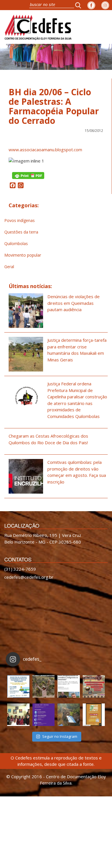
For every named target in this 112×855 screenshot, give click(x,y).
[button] (79, 5)
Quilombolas (16, 243)
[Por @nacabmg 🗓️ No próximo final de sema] (18, 686)
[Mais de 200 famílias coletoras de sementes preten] (43, 686)
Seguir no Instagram (59, 736)
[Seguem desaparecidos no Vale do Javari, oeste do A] (68, 686)
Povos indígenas (19, 220)
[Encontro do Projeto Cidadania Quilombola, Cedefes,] (18, 714)
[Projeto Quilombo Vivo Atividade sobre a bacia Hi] (68, 714)
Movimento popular (22, 255)
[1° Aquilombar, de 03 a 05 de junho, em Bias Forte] (94, 686)
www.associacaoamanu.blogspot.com (45, 149)
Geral (9, 266)
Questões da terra (21, 232)
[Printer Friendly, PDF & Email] (28, 175)
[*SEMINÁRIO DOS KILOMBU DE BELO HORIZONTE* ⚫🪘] (94, 714)
